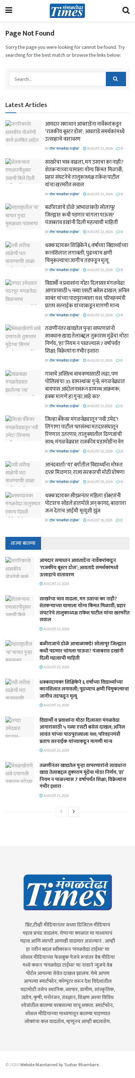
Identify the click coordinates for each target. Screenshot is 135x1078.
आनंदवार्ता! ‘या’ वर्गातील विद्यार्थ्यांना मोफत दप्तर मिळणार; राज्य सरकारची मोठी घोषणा (85, 468)
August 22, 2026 (99, 270)
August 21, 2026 (99, 360)
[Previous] (61, 812)
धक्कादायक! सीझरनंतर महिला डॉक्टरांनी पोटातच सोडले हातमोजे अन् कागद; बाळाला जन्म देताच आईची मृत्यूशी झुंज (85, 503)
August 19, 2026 (99, 520)
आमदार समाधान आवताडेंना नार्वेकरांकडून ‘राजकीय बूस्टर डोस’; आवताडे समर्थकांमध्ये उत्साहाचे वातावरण (84, 132)
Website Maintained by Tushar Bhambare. (59, 1064)
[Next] (73, 812)
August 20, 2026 (99, 451)
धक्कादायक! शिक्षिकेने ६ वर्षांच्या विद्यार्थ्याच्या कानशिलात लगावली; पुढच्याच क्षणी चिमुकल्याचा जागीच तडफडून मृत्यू (86, 253)
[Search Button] (116, 79)
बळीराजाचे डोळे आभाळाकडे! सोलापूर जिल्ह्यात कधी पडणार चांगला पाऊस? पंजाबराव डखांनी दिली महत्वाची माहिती (81, 215)
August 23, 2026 (99, 149)
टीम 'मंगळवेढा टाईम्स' (64, 149)
